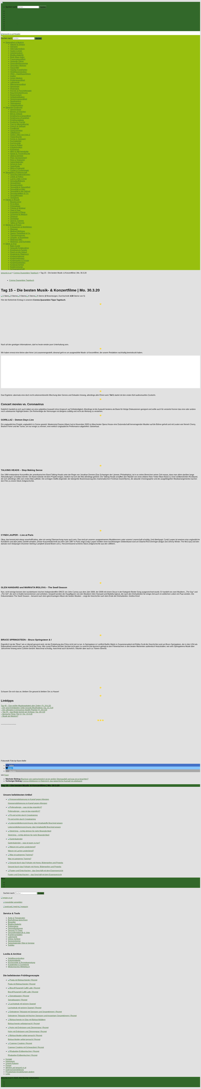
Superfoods (15, 166)
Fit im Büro (14, 204)
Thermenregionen (17, 235)
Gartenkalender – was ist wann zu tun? (24, 843)
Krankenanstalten (15, 935)
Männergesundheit (18, 84)
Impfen (13, 76)
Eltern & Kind (11, 28)
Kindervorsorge (16, 267)
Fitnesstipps (15, 206)
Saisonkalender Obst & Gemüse (21, 943)
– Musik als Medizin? (9, 716)
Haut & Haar (15, 210)
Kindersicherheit (17, 265)
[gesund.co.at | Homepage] (7, 3)
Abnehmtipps (15, 110)
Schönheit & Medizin (18, 214)
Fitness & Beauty (13, 24)
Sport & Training (17, 221)
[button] (10, 765)
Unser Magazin (12, 20)
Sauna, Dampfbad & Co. (20, 233)
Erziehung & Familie (18, 250)
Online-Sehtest (14, 939)
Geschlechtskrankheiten (20, 175)
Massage (14, 229)
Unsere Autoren (12, 1063)
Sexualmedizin (16, 185)
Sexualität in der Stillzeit (20, 191)
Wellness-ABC (16, 240)
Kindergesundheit (17, 80)
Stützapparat (15, 103)
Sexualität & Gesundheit (20, 187)
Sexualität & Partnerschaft (16, 22)
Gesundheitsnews (15, 928)
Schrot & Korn (16, 164)
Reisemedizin (16, 95)
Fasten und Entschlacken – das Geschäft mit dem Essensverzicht (35, 875)
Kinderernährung (17, 256)
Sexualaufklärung (17, 181)
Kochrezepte (15, 143)
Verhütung (14, 198)
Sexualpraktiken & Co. (19, 193)
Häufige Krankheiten (18, 70)
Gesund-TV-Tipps (15, 930)
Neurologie (14, 86)
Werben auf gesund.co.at (16, 1068)
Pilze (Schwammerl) (18, 158)
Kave (6, 775)
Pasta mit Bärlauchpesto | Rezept (21, 984)
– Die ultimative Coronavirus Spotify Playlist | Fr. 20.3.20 (24, 710)
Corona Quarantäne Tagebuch (26, 273)
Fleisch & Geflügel (17, 126)
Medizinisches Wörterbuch (19, 967)
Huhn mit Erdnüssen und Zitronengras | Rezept (27, 1031)
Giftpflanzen (15, 133)
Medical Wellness (17, 231)
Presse (8, 1066)
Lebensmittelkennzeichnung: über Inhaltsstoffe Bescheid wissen (34, 827)
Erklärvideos (13, 926)
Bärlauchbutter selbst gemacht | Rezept (24, 1039)
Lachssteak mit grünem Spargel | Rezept (24, 1008)
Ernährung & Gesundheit (20, 116)
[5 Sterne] (39, 296)
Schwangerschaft (17, 269)
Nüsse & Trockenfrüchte (20, 154)
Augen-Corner (16, 51)
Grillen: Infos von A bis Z (20, 135)
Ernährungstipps (17, 120)
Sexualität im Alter (17, 189)
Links (8, 1074)
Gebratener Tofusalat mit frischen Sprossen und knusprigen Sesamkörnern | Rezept (42, 1016)
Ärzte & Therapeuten (16, 918)
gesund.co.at (6, 273)
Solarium (14, 216)
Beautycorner (15, 202)
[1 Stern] (5, 296)
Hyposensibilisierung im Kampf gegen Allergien (27, 803)
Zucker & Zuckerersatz (19, 170)
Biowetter (12, 922)
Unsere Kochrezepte (14, 17)
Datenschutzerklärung (15, 1070)
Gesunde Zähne (17, 61)
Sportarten (14, 219)
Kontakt (9, 1059)
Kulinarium (14, 149)
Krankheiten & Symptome (18, 965)
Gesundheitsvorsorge (19, 63)
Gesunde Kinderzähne (19, 248)
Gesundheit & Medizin (15, 13)
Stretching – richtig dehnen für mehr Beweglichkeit (28, 835)
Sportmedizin (15, 101)
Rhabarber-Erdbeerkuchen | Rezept (22, 1055)
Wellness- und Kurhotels (20, 242)
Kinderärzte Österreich (19, 254)
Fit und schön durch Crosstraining (22, 819)
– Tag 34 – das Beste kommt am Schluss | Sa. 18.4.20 (23, 712)
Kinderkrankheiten (17, 263)
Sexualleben (15, 183)
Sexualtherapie (16, 196)
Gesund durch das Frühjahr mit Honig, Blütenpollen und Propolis (34, 867)
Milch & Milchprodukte (19, 151)
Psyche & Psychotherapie (21, 91)
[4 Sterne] (30, 296)
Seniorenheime (14, 941)
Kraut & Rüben (16, 145)
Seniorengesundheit (18, 99)
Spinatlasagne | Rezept (17, 1000)
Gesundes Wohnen (18, 66)
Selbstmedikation (17, 97)
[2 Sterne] (13, 296)
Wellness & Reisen (13, 26)
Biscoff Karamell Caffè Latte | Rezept (23, 992)
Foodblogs (14, 128)
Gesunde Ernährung (14, 15)
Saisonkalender (16, 162)
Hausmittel (14, 68)
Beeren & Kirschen (18, 112)
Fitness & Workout (17, 208)
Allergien (14, 47)
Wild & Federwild (17, 168)
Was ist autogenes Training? (19, 859)
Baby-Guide (15, 246)
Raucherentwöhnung (19, 93)
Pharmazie (14, 89)
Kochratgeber (15, 141)
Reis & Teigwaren (17, 160)
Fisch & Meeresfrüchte (19, 124)
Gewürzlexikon (16, 131)
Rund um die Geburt (18, 252)
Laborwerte (15, 82)
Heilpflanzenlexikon (18, 72)
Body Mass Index (17, 57)
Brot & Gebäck (16, 114)
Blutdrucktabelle (17, 55)
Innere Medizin (16, 78)
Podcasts (9, 30)
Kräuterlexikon (16, 147)
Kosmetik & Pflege (17, 212)
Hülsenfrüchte (16, 137)
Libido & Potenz (16, 177)
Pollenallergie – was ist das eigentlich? (24, 811)
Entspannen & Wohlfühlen (21, 227)
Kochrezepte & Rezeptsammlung (21, 963)
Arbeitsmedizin (16, 53)
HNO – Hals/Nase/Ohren (20, 74)
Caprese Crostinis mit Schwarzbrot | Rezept (26, 1047)
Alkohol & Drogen (17, 45)
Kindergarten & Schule (19, 261)
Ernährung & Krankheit (19, 118)
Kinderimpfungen (17, 258)
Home (8, 11)
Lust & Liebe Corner (18, 179)
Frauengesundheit (17, 59)
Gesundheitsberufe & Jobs (19, 933)
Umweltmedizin (16, 105)
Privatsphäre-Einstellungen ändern (20, 1072)
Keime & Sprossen (18, 139)
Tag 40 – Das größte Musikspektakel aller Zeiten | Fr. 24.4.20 (26, 706)
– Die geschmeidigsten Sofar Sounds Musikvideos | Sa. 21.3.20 (27, 708)
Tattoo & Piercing (17, 223)
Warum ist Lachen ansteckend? (21, 851)
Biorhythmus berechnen (18, 920)
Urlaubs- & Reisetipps (19, 237)
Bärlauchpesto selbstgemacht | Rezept (24, 1024)
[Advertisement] (71, 323)
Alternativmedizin (17, 49)
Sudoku (11, 945)
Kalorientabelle (14, 960)
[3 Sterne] (22, 296)
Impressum (10, 1061)
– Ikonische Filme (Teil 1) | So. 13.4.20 (16, 714)
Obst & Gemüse (16, 156)
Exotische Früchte (17, 122)
